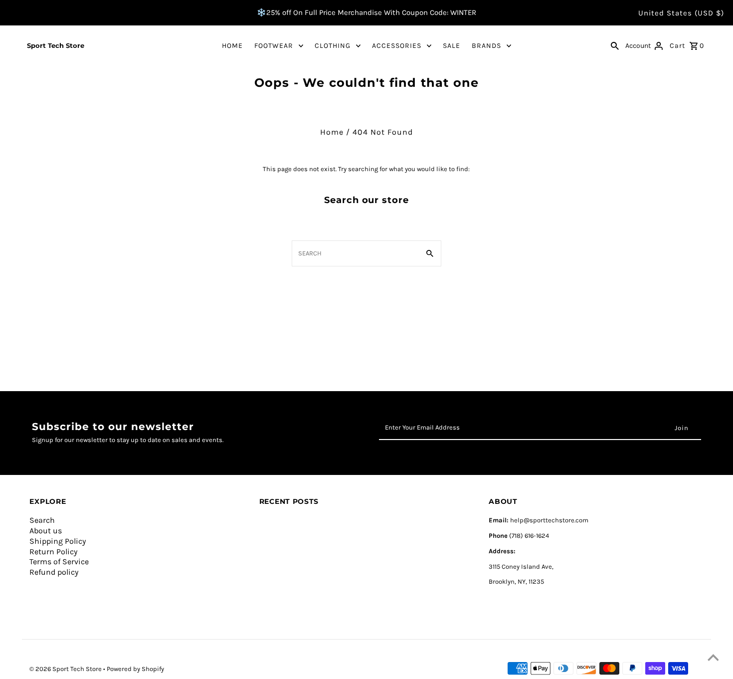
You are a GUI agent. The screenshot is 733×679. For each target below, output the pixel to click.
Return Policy (53, 551)
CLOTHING (333, 45)
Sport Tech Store (55, 45)
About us (45, 530)
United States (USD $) (681, 12)
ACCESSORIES (396, 45)
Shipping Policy (57, 541)
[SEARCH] (614, 45)
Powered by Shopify (135, 669)
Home (332, 132)
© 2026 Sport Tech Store (66, 669)
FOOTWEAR (273, 45)
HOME (232, 45)
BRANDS (486, 45)
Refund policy (53, 572)
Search (42, 520)
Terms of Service (59, 561)
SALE (451, 45)
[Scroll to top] (713, 659)
